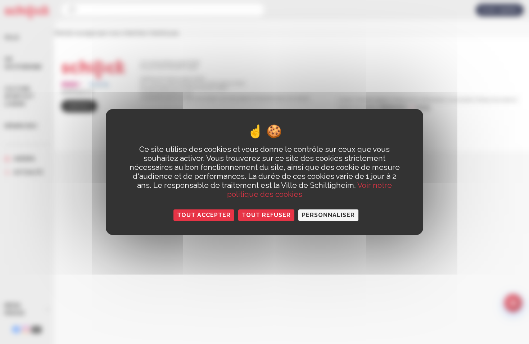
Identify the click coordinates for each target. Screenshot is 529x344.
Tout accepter (204, 215)
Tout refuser (266, 215)
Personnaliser (328, 215)
